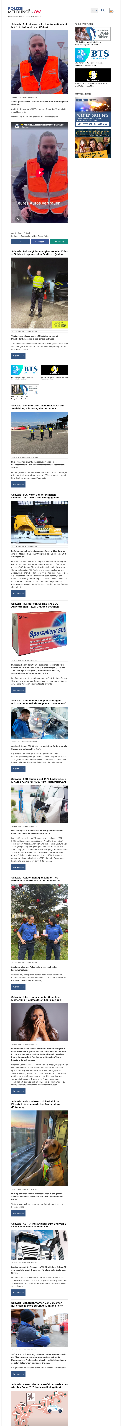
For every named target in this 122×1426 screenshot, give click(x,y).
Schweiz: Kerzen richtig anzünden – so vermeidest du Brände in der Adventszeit (36, 879)
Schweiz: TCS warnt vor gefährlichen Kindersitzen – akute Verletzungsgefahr (35, 496)
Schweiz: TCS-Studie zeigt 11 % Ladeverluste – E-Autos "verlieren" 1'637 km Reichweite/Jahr (39, 780)
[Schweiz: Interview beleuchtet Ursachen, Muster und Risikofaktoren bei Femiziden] (39, 1022)
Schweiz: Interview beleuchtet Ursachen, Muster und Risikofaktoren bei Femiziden (36, 998)
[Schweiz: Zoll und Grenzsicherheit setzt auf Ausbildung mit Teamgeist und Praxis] (39, 433)
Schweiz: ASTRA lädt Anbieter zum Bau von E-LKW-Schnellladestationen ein (39, 1225)
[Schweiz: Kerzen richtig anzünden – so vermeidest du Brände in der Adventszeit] (39, 922)
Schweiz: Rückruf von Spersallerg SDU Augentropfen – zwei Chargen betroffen (35, 605)
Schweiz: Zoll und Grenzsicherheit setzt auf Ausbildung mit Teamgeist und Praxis (37, 407)
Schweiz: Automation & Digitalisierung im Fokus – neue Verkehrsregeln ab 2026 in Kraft (38, 702)
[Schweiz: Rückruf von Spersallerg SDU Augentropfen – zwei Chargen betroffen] (39, 633)
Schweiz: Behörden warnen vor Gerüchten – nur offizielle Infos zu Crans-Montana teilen (37, 1304)
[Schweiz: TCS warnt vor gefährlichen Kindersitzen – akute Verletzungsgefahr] (39, 522)
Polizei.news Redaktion (29, 97)
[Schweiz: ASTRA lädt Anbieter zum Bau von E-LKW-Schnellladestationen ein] (39, 1245)
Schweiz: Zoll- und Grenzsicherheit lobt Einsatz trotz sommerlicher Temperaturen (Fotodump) (36, 1104)
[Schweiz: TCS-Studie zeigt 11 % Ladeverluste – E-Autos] (39, 804)
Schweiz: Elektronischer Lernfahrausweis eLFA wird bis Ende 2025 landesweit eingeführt (39, 1386)
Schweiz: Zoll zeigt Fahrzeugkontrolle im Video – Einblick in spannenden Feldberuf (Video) (39, 253)
